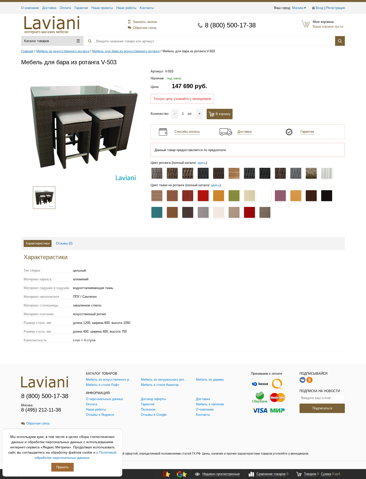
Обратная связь (145, 28)
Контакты (147, 8)
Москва (297, 8)
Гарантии (81, 8)
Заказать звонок (145, 22)
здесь (201, 163)
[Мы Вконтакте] (302, 379)
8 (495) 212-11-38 (41, 410)
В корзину (223, 114)
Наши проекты (102, 8)
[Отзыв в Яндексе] (165, 474)
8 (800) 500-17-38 (230, 25)
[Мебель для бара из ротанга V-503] (83, 126)
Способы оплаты (187, 131)
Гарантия (307, 131)
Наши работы (126, 8)
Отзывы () (64, 243)
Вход (319, 8)
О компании (30, 8)
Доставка (49, 8)
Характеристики (38, 243)
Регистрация (335, 8)
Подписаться (322, 408)
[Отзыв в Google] (181, 474)
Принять (62, 467)
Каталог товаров (36, 41)
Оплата (65, 8)
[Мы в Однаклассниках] (309, 379)
